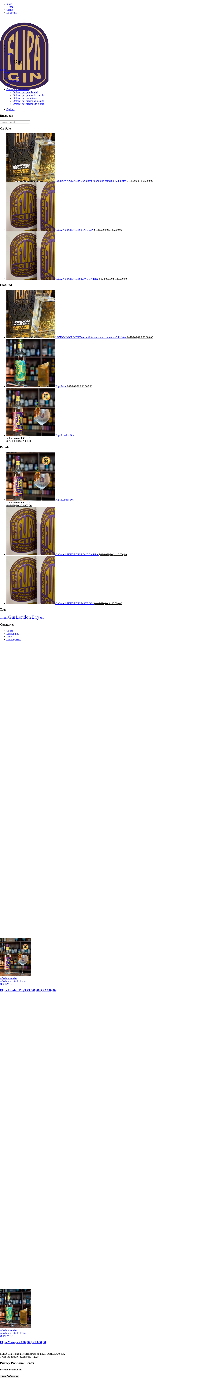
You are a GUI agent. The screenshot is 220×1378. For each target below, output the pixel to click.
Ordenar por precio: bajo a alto (28, 101)
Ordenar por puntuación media (28, 95)
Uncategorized (13, 639)
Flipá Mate (23, 1342)
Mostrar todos (13, 78)
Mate (9, 83)
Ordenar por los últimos (25, 98)
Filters (3, 69)
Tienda (9, 6)
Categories (5, 72)
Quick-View (6, 984)
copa (2, 618)
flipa (6, 618)
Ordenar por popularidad (25, 92)
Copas (9, 630)
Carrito (10, 9)
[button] (8, 978)
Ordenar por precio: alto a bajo (28, 103)
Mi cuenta (11, 12)
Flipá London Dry (28, 990)
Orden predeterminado (17, 89)
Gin (11, 617)
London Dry (12, 81)
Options (10, 109)
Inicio (9, 4)
